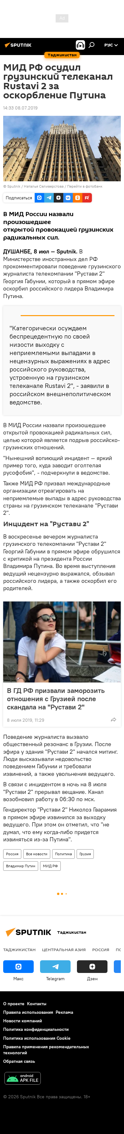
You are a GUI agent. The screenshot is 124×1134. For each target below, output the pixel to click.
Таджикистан (19, 949)
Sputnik (14, 186)
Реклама (64, 1012)
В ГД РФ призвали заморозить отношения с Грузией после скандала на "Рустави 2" (56, 698)
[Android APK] (22, 1079)
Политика (63, 853)
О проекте (13, 1003)
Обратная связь (19, 1061)
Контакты (36, 1003)
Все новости (36, 853)
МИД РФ (50, 865)
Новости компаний (22, 1021)
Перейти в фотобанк (84, 186)
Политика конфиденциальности (36, 1029)
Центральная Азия (64, 949)
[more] (113, 719)
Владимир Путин (20, 865)
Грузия (85, 853)
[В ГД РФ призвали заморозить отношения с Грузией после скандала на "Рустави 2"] (62, 641)
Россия (12, 853)
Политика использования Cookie (37, 1038)
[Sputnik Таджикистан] (19, 47)
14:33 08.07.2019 (20, 108)
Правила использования (28, 1012)
